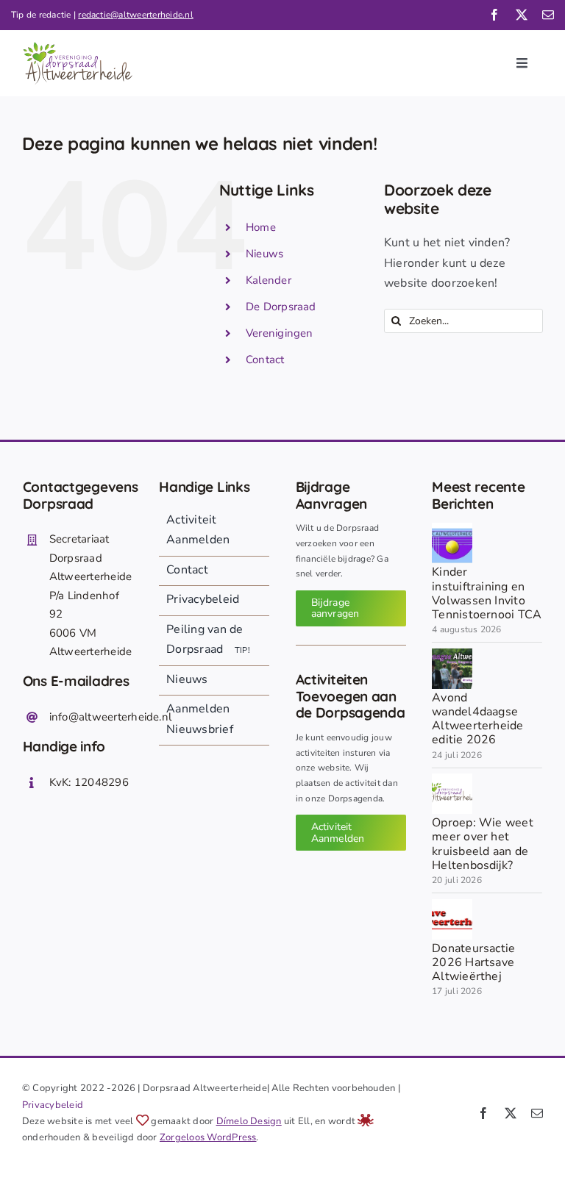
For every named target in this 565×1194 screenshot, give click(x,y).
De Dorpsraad (281, 306)
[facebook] (494, 15)
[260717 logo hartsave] (452, 905)
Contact (265, 359)
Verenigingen (279, 333)
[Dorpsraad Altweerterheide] (452, 779)
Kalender (268, 280)
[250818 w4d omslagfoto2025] (452, 654)
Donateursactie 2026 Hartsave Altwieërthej (473, 962)
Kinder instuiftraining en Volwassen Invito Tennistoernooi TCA (486, 593)
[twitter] (521, 15)
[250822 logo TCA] (452, 529)
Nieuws (264, 253)
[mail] (548, 15)
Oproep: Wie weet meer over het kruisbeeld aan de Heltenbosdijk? (482, 844)
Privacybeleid (52, 1105)
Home (261, 227)
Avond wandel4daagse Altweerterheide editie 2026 (478, 719)
